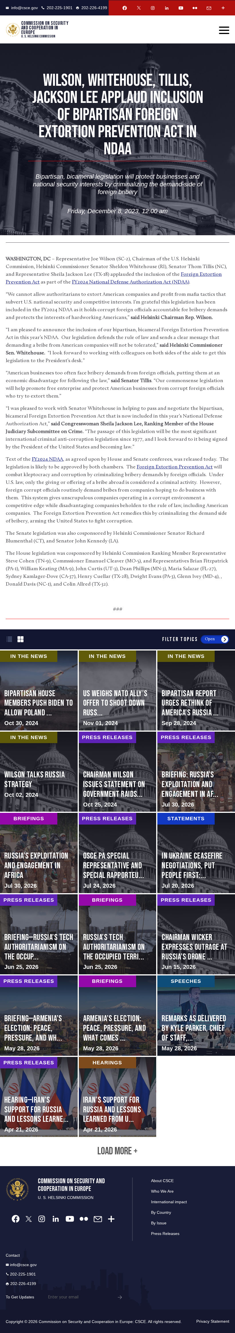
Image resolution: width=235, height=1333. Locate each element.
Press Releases (165, 1233)
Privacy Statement (212, 1321)
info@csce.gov (24, 7)
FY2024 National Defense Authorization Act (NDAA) (130, 282)
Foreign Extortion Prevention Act (175, 467)
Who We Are (162, 1191)
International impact (169, 1202)
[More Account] (223, 8)
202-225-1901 (60, 7)
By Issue (159, 1223)
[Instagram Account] (152, 8)
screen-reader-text (117, 690)
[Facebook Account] (124, 8)
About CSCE (162, 1180)
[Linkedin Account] (166, 8)
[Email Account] (209, 8)
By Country (161, 1212)
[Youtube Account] (181, 8)
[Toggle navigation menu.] (224, 30)
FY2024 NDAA (47, 459)
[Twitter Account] (138, 8)
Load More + (117, 1151)
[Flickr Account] (195, 8)
